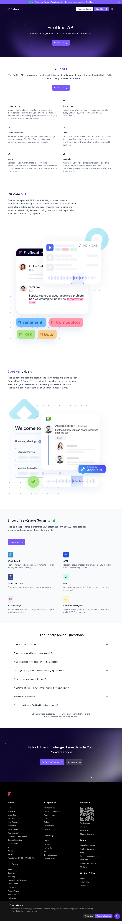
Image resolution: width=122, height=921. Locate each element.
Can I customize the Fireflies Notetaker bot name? (36, 705)
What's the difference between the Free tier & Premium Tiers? (41, 688)
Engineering (12, 887)
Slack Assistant (13, 833)
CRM (46, 818)
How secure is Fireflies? (24, 696)
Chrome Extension (15, 840)
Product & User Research (17, 880)
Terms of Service (50, 855)
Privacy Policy (49, 859)
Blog (82, 852)
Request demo (84, 9)
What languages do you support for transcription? (36, 662)
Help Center (85, 882)
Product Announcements (89, 856)
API (9, 847)
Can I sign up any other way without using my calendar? (39, 670)
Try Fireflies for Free (50, 762)
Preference (89, 916)
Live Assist (12, 826)
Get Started (101, 9)
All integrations (49, 808)
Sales (10, 869)
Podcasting (12, 898)
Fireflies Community (87, 849)
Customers (84, 860)
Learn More (59, 42)
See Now (89, 2)
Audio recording (50, 815)
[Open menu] (112, 9)
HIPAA (46, 852)
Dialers (46, 822)
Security (11, 854)
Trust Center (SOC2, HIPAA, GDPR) (21, 858)
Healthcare (12, 894)
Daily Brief (11, 818)
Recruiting (11, 873)
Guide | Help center (87, 845)
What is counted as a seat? (25, 644)
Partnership (48, 848)
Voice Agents (13, 829)
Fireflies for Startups (88, 863)
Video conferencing (52, 811)
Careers (47, 844)
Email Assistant (13, 822)
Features (11, 808)
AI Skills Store (13, 844)
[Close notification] (119, 2)
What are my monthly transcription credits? (33, 653)
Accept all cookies (104, 916)
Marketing (11, 877)
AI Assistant (12, 815)
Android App (85, 830)
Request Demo (74, 762)
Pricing (10, 851)
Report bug (84, 878)
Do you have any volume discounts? (30, 679)
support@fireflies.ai (77, 714)
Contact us (84, 886)
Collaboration (13, 884)
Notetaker (11, 811)
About (46, 841)
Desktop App (85, 823)
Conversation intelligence (17, 836)
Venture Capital (13, 891)
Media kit (83, 867)
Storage (47, 829)
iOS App (83, 827)
